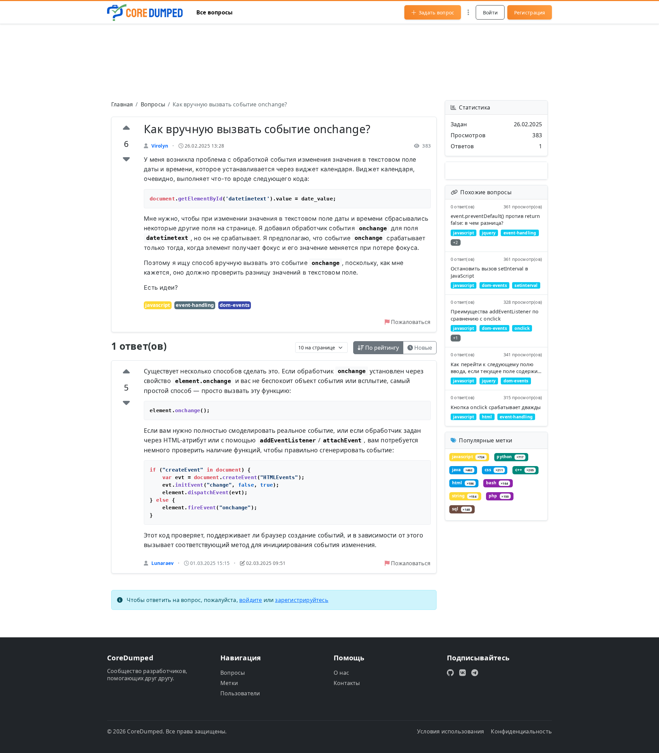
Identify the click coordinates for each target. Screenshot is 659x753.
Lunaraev (162, 563)
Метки (229, 683)
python (510, 457)
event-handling (195, 305)
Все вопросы (214, 12)
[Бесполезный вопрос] (126, 159)
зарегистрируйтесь (301, 600)
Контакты (347, 683)
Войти (490, 12)
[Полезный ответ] (126, 372)
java (462, 470)
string (464, 496)
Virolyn (159, 145)
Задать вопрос (436, 12)
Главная (122, 104)
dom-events (235, 305)
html (463, 483)
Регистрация (529, 12)
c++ (524, 470)
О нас (341, 672)
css (493, 470)
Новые (422, 347)
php (499, 496)
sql (461, 509)
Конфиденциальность (521, 731)
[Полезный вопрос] (126, 129)
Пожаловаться (410, 322)
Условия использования (450, 731)
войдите (250, 600)
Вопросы (153, 104)
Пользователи (240, 693)
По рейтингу (381, 347)
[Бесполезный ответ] (126, 402)
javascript (157, 305)
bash (497, 483)
